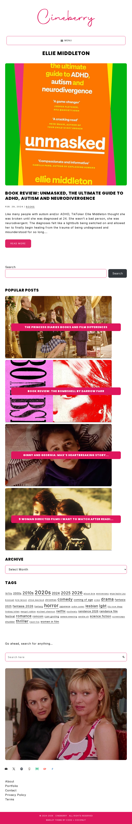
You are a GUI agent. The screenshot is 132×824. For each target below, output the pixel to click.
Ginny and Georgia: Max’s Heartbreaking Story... (66, 455)
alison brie (89, 594)
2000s (17, 593)
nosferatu (72, 611)
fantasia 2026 (23, 606)
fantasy (38, 606)
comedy (65, 599)
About (9, 781)
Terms (9, 799)
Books (30, 206)
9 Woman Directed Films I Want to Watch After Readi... (66, 519)
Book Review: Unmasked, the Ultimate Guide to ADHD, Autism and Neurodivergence (64, 195)
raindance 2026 (88, 611)
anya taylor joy (118, 594)
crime (97, 600)
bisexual (9, 600)
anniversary (102, 594)
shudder (10, 621)
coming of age (83, 599)
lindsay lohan (12, 611)
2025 (66, 593)
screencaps (118, 616)
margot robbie (28, 611)
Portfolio (11, 786)
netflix (61, 611)
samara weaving (68, 616)
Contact (10, 790)
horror (51, 605)
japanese (65, 606)
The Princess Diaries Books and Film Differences (66, 327)
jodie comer (78, 606)
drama (107, 599)
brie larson (21, 600)
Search (10, 267)
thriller (22, 621)
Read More (18, 243)
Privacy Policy (15, 795)
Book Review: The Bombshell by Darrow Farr (66, 391)
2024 (56, 593)
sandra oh (83, 616)
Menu (68, 40)
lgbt (103, 606)
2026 (77, 592)
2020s (43, 592)
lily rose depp (115, 606)
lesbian (91, 606)
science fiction (100, 616)
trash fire (35, 622)
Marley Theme (54, 820)
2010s (28, 593)
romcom (38, 616)
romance (24, 616)
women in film (50, 621)
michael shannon (46, 611)
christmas (51, 600)
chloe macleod (36, 600)
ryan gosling (52, 616)
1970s (8, 593)
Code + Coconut (76, 820)
